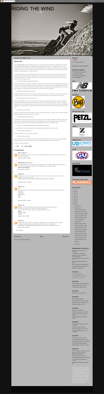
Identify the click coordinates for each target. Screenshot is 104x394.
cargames (20, 214)
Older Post (65, 236)
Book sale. (77, 241)
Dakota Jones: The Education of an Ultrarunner (79, 251)
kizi (35, 178)
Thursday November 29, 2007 (81, 211)
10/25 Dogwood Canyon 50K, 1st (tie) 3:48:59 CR (80, 324)
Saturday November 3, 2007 (80, 239)
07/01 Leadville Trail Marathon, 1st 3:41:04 (79, 360)
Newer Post (17, 236)
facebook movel (46, 225)
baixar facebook (28, 225)
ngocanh (20, 220)
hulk (37, 178)
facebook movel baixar (55, 225)
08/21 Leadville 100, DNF (77, 299)
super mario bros (21, 194)
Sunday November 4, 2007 (80, 237)
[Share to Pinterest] (31, 146)
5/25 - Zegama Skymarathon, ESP (79, 72)
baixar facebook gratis (37, 225)
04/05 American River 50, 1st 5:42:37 (80, 328)
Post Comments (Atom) (25, 239)
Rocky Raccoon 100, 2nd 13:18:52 (79, 293)
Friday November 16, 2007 (80, 223)
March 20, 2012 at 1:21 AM (23, 169)
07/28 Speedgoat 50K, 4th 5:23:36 (79, 287)
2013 (75, 191)
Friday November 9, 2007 (80, 231)
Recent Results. (78, 221)
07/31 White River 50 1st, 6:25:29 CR (80, 300)
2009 (75, 200)
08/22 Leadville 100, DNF (77, 310)
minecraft (28, 178)
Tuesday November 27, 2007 (80, 215)
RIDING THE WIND (32, 8)
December (77, 206)
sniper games (51, 178)
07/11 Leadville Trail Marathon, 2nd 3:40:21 (79, 314)
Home (41, 236)
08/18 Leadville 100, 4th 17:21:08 (79, 285)
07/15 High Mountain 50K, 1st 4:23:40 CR (81, 357)
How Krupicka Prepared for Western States (79, 262)
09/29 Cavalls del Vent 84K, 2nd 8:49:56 (80, 283)
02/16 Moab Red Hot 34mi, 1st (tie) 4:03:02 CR (79, 331)
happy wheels (21, 193)
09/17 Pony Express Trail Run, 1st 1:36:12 (81, 351)
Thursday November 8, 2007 (80, 233)
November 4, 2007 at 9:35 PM (24, 158)
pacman (32, 178)
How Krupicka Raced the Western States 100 (80, 259)
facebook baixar (21, 225)
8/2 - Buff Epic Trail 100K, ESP (78, 75)
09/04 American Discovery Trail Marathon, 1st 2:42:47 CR (79, 353)
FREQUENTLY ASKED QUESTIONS (80, 66)
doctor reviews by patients (23, 167)
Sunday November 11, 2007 (80, 227)
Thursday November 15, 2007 (81, 225)
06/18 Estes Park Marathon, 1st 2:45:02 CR (80, 363)
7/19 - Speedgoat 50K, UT (77, 73)
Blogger (59, 390)
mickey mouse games (43, 178)
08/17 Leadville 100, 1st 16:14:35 (79, 337)
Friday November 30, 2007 (80, 209)
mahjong (20, 174)
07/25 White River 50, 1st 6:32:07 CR (80, 312)
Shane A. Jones (21, 152)
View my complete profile (77, 62)
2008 (75, 202)
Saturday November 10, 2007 (81, 229)
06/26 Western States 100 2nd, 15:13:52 (80, 302)
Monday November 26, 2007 (80, 217)
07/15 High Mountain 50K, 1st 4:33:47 (80, 339)
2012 (75, 193)
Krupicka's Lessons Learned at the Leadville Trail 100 (79, 256)
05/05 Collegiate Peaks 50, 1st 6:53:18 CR (81, 341)
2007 (75, 204)
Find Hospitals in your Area (24, 162)
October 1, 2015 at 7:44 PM (23, 216)
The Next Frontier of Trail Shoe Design (80, 264)
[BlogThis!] (26, 146)
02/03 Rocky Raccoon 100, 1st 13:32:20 (80, 345)
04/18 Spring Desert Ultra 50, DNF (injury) (79, 317)
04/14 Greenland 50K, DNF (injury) (79, 343)
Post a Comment (19, 230)
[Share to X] (28, 146)
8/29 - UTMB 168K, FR (77, 77)
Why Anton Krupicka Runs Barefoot (79, 266)
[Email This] (25, 146)
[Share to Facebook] (29, 146)
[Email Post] (22, 146)
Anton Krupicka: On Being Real (79, 253)
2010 (75, 198)
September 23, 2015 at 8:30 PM (24, 200)
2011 (75, 196)
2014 (75, 189)
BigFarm (20, 207)
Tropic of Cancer (20, 109)
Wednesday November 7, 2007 (81, 235)
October (77, 244)
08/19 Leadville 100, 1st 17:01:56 (79, 355)
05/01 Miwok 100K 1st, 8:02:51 (78, 304)
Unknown (20, 186)
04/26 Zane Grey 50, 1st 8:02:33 (78, 327)
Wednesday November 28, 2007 (81, 213)
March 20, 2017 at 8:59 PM (23, 227)
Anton (75, 60)
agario (23, 178)
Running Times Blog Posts (77, 268)
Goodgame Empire (22, 212)
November (77, 208)
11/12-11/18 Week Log (79, 219)
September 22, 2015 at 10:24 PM (24, 182)
